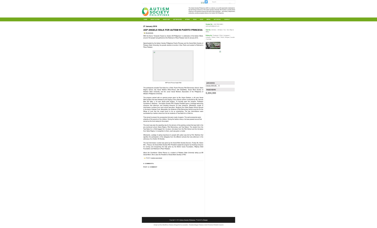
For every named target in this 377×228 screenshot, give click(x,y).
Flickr (221, 35)
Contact (227, 19)
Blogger (205, 220)
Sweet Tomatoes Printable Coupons (213, 224)
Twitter (213, 37)
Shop (201, 19)
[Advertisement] (220, 67)
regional (160, 158)
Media (208, 19)
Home (145, 19)
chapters (153, 158)
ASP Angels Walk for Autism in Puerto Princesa (173, 29)
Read (195, 19)
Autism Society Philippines (187, 220)
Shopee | (227, 37)
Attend (187, 19)
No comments (149, 33)
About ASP (166, 19)
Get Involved (177, 19)
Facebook (215, 35)
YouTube (208, 39)
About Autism (155, 19)
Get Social (217, 19)
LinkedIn (208, 37)
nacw (157, 158)
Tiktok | (222, 37)
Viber (217, 37)
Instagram (226, 35)
